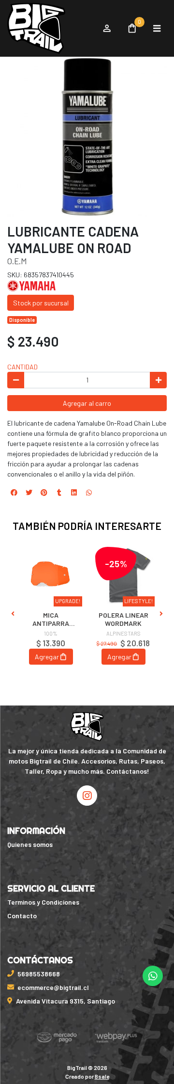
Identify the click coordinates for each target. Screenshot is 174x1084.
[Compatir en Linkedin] (74, 492)
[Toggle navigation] (156, 28)
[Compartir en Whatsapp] (89, 492)
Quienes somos (30, 844)
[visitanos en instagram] (87, 795)
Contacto (22, 915)
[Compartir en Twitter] (29, 492)
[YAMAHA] (31, 285)
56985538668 (38, 974)
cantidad (22, 367)
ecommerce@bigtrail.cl (53, 987)
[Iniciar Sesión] (106, 28)
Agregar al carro (87, 403)
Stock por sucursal (41, 303)
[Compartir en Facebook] (14, 492)
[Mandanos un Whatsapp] (153, 976)
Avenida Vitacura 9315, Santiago (65, 1001)
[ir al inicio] (87, 726)
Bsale (102, 1076)
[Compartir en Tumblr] (59, 492)
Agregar (47, 657)
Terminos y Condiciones (43, 902)
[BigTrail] (49, 28)
